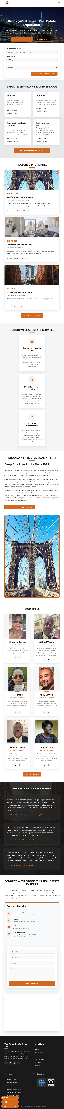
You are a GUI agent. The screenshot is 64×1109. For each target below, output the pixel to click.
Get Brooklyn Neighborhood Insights (32, 150)
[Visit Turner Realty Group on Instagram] (14, 1063)
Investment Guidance (13, 1095)
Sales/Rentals (39, 1059)
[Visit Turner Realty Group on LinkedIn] (18, 1063)
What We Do (39, 1053)
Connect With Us (43, 39)
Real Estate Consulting (13, 1092)
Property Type (10, 56)
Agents (37, 1056)
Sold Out (38, 1062)
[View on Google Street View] (57, 172)
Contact (37, 1065)
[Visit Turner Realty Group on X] (10, 1063)
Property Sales (11, 1079)
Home (37, 1049)
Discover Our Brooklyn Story (19, 507)
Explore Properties (21, 39)
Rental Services (11, 1086)
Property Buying (11, 1082)
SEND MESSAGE (32, 983)
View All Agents (32, 774)
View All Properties (32, 315)
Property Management (13, 1089)
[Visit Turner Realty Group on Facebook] (6, 1063)
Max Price (9, 64)
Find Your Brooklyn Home (44, 73)
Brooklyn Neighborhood (13, 48)
